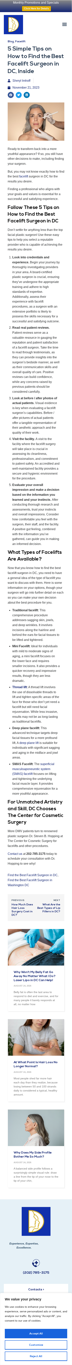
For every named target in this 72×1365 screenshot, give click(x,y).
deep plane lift (29, 742)
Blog (11, 41)
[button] (64, 24)
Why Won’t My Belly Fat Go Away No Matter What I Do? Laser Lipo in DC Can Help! (34, 976)
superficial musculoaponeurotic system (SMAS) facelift (33, 768)
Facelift (20, 41)
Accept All (36, 1333)
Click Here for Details (36, 8)
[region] (36, 1329)
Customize (36, 1345)
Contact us (15, 853)
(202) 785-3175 (36, 1273)
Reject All (36, 1356)
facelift (23, 176)
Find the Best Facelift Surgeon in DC (33, 875)
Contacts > (36, 1289)
